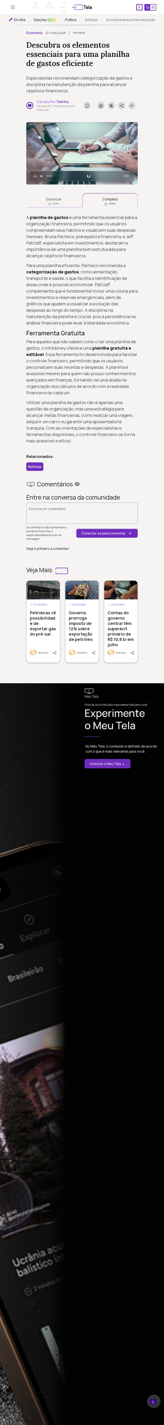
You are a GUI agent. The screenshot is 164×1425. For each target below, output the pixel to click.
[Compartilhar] (56, 652)
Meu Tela (63, 9)
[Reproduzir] (41, 176)
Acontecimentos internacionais (130, 19)
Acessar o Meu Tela (105, 763)
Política (70, 19)
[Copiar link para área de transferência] (131, 105)
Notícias (91, 19)
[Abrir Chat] (154, 1401)
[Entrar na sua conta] (139, 7)
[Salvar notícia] (87, 105)
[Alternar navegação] (13, 7)
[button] (107, 533)
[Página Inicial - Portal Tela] (82, 7)
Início (35, 7)
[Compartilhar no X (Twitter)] (111, 105)
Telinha (62, 101)
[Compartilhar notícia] (121, 105)
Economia (34, 32)
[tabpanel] (82, 329)
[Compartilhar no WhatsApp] (101, 105)
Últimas (49, 7)
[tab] (53, 200)
